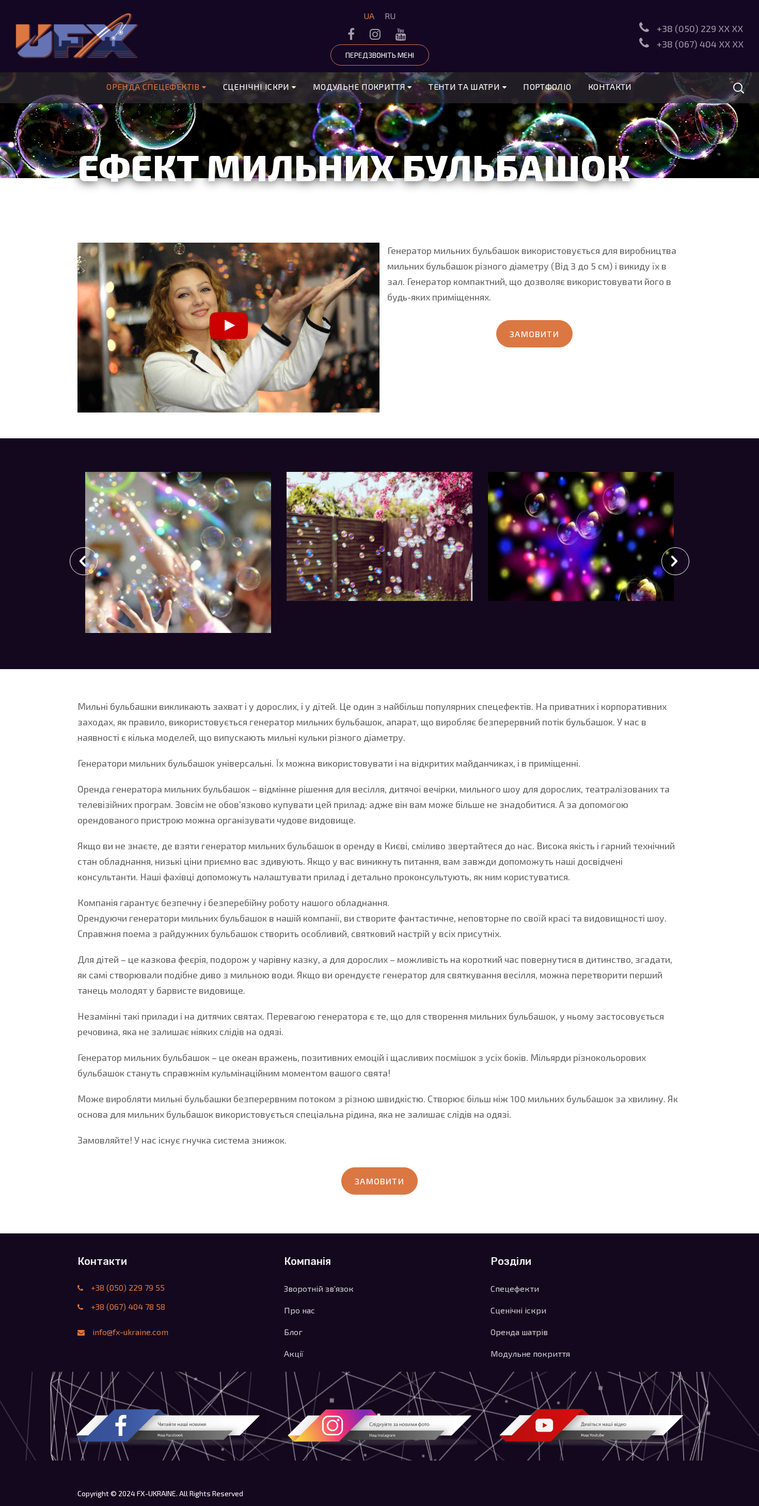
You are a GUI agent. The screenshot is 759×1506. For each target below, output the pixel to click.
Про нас (299, 1310)
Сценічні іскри (257, 86)
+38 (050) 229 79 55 (127, 1287)
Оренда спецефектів (154, 86)
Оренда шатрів (519, 1332)
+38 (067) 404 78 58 (127, 1306)
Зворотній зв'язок (319, 1288)
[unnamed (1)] (581, 536)
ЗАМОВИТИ (535, 334)
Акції (294, 1353)
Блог (293, 1332)
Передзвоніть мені (379, 55)
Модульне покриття (360, 86)
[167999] (379, 536)
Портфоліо (547, 86)
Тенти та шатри (465, 86)
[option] (178, 565)
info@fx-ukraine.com (130, 1332)
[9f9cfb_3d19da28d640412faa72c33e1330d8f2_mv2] (178, 565)
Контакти (610, 86)
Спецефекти (515, 1288)
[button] (84, 561)
